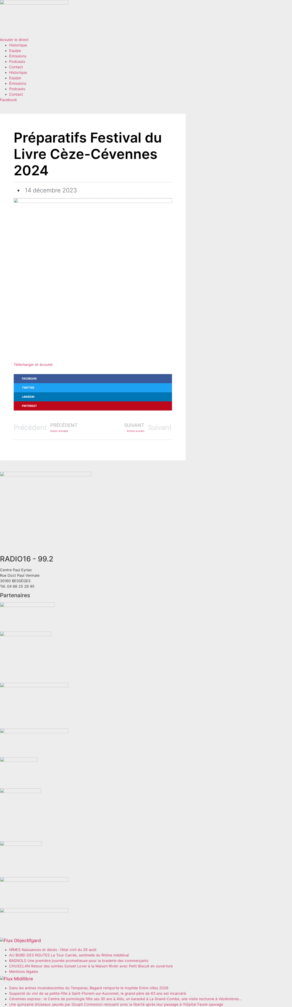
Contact (16, 67)
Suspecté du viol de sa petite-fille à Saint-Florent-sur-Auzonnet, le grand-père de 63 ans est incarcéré (97, 993)
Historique (18, 45)
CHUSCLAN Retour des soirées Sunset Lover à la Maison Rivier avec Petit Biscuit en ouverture (91, 966)
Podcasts (17, 61)
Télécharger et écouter (33, 364)
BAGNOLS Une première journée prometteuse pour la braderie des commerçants (78, 960)
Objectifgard (27, 940)
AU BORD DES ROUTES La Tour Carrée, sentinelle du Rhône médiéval (69, 955)
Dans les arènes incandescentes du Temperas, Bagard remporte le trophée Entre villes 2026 (88, 988)
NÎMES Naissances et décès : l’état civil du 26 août (52, 949)
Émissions (17, 56)
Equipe (15, 50)
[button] (93, 378)
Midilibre (23, 979)
